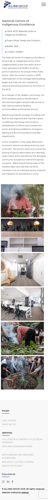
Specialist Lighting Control (18, 462)
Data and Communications (17, 446)
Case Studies (9, 420)
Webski (25, 492)
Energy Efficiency (12, 466)
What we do (9, 424)
